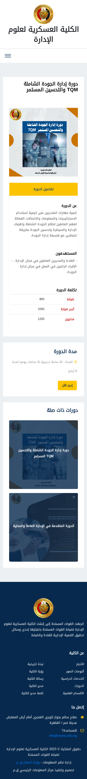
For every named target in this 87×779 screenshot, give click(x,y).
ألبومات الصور (75, 671)
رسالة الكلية (35, 678)
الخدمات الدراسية (72, 678)
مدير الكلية (36, 686)
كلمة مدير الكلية (32, 693)
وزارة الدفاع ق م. (28, 762)
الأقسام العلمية (73, 693)
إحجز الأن (67, 385)
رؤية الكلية (36, 671)
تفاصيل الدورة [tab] (44, 189)
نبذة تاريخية (36, 664)
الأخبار (80, 664)
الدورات (79, 686)
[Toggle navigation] (8, 55)
